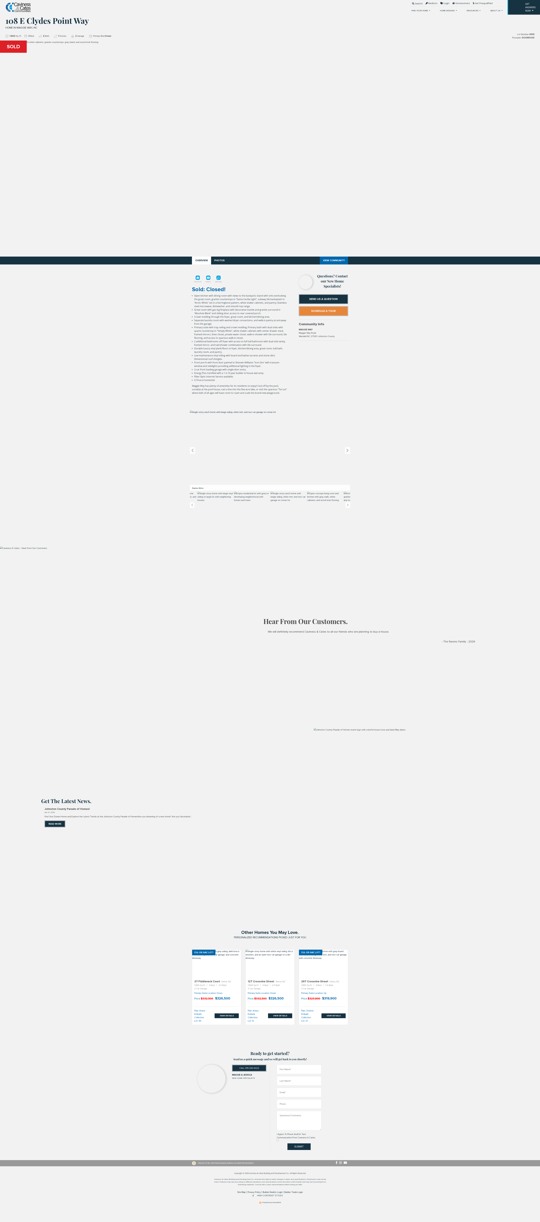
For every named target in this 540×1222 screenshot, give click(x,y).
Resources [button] (473, 10)
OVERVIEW (201, 260)
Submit (299, 1146)
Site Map (241, 1192)
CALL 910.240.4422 (249, 1068)
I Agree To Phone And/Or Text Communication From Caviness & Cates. (296, 1136)
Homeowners (462, 3)
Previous (192, 450)
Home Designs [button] (447, 10)
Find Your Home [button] (419, 10)
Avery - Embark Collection (200, 1014)
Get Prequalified (483, 3)
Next (347, 450)
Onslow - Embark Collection (308, 1014)
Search (418, 3)
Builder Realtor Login (272, 1192)
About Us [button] (495, 10)
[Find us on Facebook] (337, 1163)
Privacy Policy (254, 1192)
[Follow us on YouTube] (346, 1163)
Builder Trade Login (293, 1192)
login (446, 3)
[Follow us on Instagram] (341, 1163)
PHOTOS (219, 260)
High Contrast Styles (270, 1195)
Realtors (432, 3)
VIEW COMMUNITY (334, 260)
